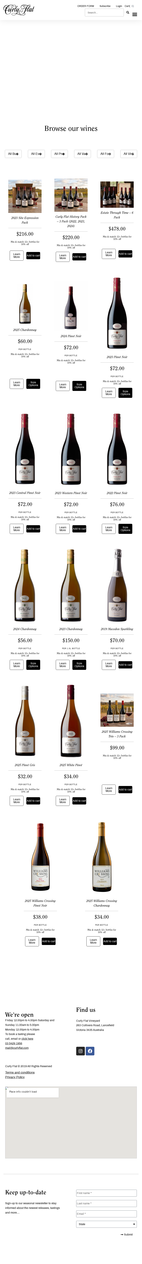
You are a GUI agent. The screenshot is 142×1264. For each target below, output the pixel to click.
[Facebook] (90, 1051)
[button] (135, 14)
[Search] (128, 12)
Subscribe (105, 6)
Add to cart (33, 255)
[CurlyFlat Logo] (18, 10)
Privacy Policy (15, 1077)
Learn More (16, 255)
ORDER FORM (85, 6)
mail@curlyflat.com (17, 1047)
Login (119, 6)
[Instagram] (80, 1051)
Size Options (33, 384)
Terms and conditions (20, 1072)
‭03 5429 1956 (13, 1043)
